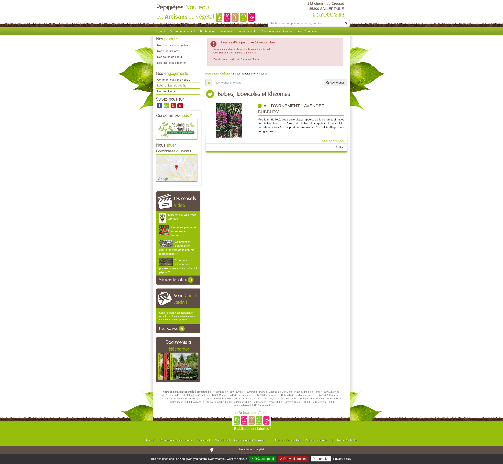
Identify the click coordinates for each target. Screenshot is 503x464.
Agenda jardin (247, 31)
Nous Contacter (307, 31)
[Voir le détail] (162, 217)
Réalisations (207, 31)
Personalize (321, 458)
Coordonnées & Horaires (277, 31)
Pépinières (182, 7)
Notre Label (222, 440)
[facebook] (159, 105)
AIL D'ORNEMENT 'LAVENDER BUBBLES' (291, 109)
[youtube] (173, 105)
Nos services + (166, 91)
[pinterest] (180, 105)
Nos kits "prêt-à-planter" (172, 62)
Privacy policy (342, 458)
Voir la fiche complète (332, 140)
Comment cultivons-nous (176, 440)
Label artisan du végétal (172, 85)
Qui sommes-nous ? (182, 31)
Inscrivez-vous (169, 328)
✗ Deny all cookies (293, 458)
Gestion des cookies (288, 440)
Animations (227, 31)
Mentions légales (317, 440)
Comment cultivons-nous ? (173, 79)
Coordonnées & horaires (249, 440)
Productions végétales (218, 73)
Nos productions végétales (173, 45)
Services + (203, 440)
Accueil (160, 31)
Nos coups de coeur (169, 56)
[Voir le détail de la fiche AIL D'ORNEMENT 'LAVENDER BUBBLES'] (229, 120)
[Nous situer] (176, 167)
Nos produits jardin (169, 50)
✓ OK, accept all (262, 458)
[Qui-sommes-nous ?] (176, 129)
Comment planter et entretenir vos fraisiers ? (183, 231)
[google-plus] (166, 105)
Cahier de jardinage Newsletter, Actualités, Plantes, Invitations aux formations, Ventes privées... (177, 316)
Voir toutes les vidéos (173, 280)
